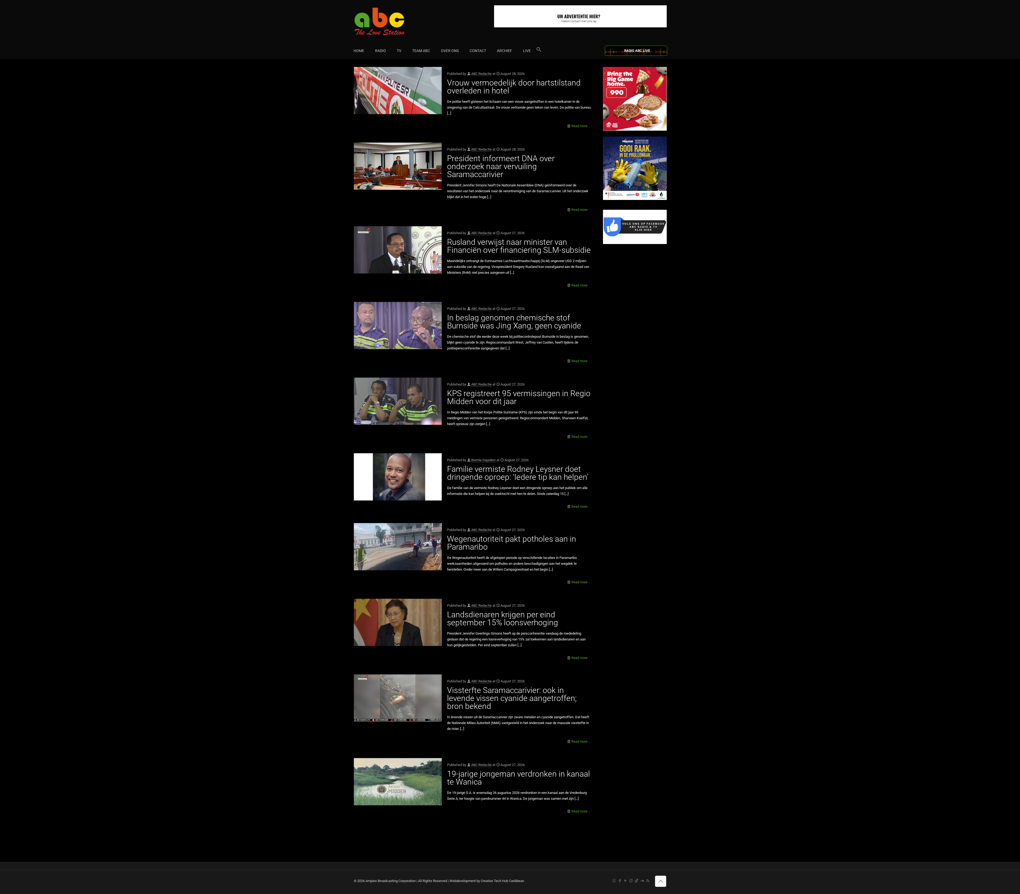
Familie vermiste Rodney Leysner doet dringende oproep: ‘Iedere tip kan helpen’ (517, 473)
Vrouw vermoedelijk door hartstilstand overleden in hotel (514, 86)
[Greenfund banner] (635, 199)
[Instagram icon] (631, 880)
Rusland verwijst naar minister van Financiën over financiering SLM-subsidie (519, 246)
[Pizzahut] (635, 129)
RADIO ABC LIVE (637, 51)
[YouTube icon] (625, 880)
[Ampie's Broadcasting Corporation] (390, 21)
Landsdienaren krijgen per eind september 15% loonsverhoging (502, 618)
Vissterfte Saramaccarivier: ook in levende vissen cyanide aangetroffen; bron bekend (512, 698)
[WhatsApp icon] (614, 880)
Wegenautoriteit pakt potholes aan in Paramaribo (511, 542)
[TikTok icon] (637, 880)
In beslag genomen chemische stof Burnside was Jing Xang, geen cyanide (514, 321)
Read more (579, 126)
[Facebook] (635, 243)
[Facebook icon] (620, 880)
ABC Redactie (481, 74)
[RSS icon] (648, 880)
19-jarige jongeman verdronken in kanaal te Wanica (518, 777)
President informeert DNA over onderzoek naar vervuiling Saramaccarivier (501, 166)
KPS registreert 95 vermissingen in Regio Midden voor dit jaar (518, 397)
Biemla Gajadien (483, 460)
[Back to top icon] (660, 881)
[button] (539, 51)
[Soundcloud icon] (642, 880)
